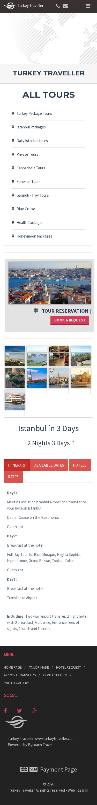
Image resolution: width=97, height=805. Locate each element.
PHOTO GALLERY (16, 682)
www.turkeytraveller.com (54, 738)
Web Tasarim (78, 790)
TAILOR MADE (39, 667)
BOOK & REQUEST (70, 320)
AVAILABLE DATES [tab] (49, 465)
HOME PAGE (13, 667)
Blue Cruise (24, 208)
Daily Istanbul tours (31, 140)
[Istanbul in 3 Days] (50, 282)
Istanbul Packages (30, 127)
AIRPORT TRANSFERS (20, 675)
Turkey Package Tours (33, 113)
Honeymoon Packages (33, 236)
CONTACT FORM (55, 675)
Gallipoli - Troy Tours (31, 195)
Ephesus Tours (27, 181)
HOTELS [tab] (80, 465)
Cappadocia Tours (29, 167)
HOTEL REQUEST (68, 667)
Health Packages (28, 222)
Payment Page (57, 769)
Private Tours (26, 154)
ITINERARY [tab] (17, 465)
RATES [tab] (13, 476)
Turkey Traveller (22, 790)
